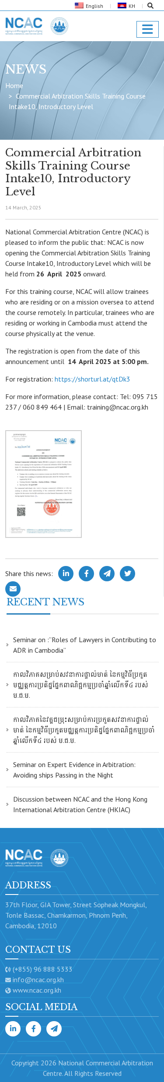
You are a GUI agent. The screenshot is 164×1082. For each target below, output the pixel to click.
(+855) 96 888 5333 (43, 969)
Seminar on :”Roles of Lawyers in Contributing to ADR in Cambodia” (84, 644)
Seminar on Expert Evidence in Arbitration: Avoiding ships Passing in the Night (74, 769)
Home (14, 85)
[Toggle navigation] (147, 29)
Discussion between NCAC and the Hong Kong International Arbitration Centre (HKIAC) (80, 804)
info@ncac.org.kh (38, 979)
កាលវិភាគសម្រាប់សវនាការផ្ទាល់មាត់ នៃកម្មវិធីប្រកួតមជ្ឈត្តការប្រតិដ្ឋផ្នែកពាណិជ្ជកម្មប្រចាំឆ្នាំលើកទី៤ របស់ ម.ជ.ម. (80, 685)
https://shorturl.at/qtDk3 (92, 379)
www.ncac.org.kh (37, 990)
